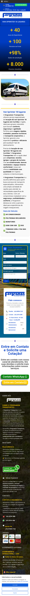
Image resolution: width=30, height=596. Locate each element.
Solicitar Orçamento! (12, 478)
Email (4, 259)
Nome (4, 253)
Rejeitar (15, 593)
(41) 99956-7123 (18, 311)
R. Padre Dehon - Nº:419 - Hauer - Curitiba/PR (16, 319)
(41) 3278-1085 (18, 314)
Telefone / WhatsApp (20, 253)
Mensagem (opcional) (8, 271)
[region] (15, 585)
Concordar (15, 585)
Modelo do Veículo (7, 265)
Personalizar (15, 589)
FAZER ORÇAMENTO (21, 4)
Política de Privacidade (22, 581)
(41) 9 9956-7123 (10, 529)
